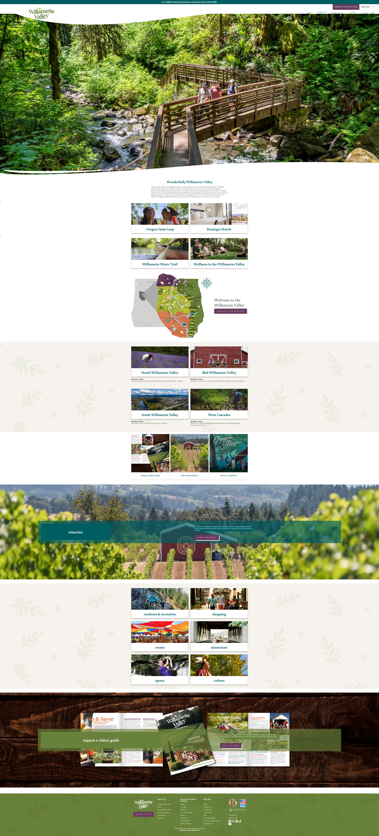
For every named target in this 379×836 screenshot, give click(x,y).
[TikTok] (240, 822)
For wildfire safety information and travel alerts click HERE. (189, 2)
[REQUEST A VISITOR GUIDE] (346, 9)
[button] (372, 13)
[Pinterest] (237, 822)
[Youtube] (230, 824)
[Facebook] (230, 822)
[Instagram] (233, 822)
